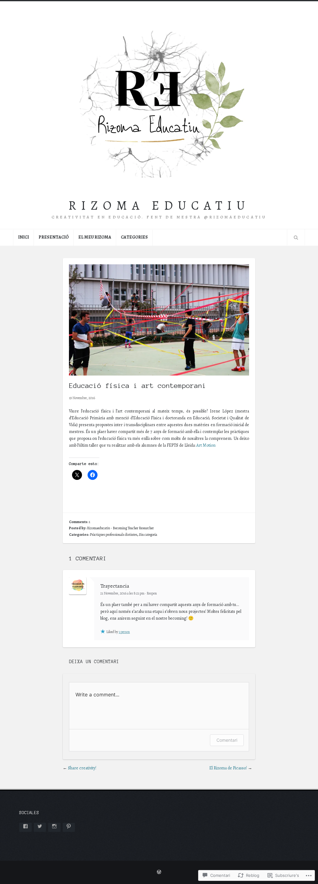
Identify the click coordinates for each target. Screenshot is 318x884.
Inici (23, 237)
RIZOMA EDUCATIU (159, 205)
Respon (152, 593)
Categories (134, 237)
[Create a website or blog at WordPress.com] (159, 872)
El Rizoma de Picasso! (228, 768)
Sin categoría (148, 534)
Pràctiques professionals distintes (113, 534)
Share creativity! (82, 768)
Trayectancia (114, 586)
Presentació (54, 237)
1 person (124, 631)
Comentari (226, 740)
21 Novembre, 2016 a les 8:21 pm (122, 593)
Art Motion (206, 445)
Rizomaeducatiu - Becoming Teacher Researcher (120, 528)
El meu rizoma (94, 237)
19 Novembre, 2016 (82, 397)
